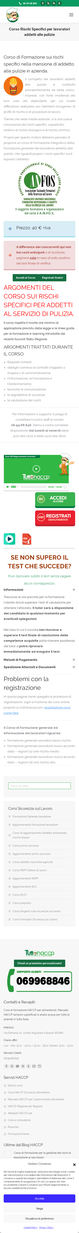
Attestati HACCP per (20, 1113)
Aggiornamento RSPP (25, 878)
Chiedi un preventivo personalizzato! (39, 963)
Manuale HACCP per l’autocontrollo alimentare (36, 1099)
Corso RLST (19, 894)
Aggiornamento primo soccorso (31, 853)
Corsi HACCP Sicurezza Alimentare (29, 1092)
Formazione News (18, 1133)
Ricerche (13, 1127)
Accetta (39, 1198)
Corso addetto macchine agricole (32, 862)
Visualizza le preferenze (39, 1218)
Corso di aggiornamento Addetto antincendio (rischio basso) (39, 835)
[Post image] (7, 1154)
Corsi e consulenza (19, 1120)
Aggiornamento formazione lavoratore (35, 824)
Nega (39, 1208)
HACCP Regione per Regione (25, 1106)
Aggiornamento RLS (24, 886)
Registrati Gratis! (52, 277)
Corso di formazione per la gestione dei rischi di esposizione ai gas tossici (42, 1155)
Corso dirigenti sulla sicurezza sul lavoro (36, 911)
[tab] (39, 589)
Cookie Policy (30, 1227)
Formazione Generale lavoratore (31, 816)
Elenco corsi (15, 1085)
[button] (73, 1164)
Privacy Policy (46, 1227)
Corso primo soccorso (25, 845)
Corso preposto (21, 903)
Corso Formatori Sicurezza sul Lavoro (34, 919)
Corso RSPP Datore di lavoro (29, 870)
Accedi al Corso (25, 277)
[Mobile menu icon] (71, 15)
